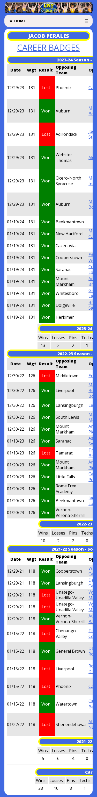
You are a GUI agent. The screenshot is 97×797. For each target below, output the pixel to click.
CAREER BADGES (48, 47)
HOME (19, 20)
